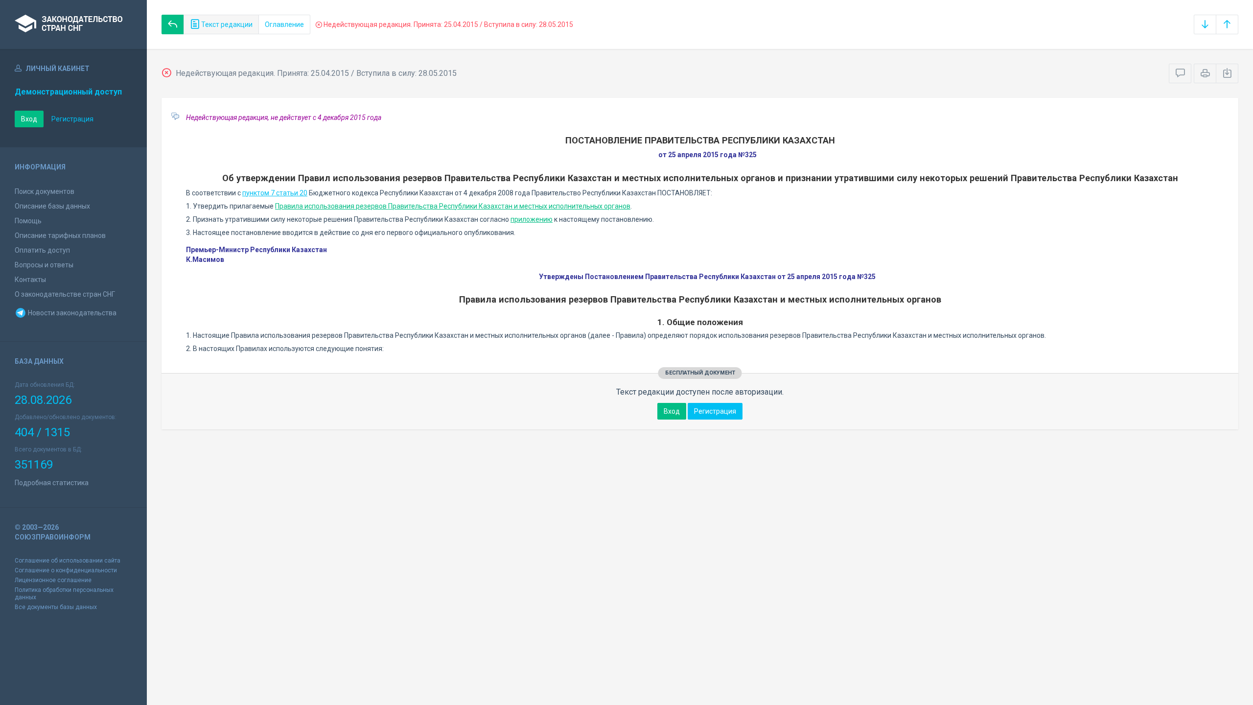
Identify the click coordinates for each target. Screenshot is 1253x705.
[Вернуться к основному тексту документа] (173, 24)
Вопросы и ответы (44, 265)
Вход (29, 119)
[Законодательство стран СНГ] (73, 24)
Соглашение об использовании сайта (67, 560)
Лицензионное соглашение (53, 580)
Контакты (30, 279)
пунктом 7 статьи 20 (274, 193)
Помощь (28, 221)
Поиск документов (44, 191)
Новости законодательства (71, 313)
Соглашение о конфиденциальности (66, 570)
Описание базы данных (52, 206)
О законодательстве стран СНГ (65, 294)
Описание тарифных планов (60, 235)
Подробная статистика (52, 483)
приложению (531, 219)
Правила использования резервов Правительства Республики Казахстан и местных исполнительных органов (452, 206)
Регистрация (72, 119)
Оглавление (284, 24)
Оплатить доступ (42, 250)
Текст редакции (226, 24)
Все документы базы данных (56, 607)
